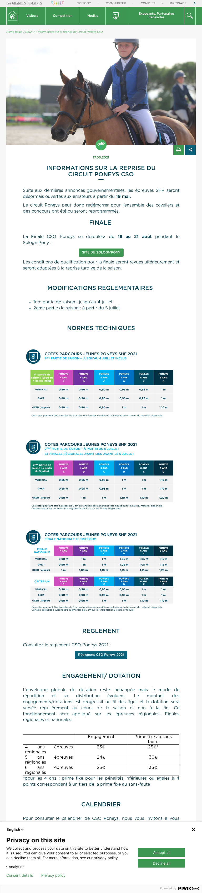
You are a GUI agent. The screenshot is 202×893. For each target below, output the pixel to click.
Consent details (19, 875)
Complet (148, 3)
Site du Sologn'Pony (101, 252)
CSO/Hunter (116, 3)
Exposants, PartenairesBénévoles (156, 15)
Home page (14, 32)
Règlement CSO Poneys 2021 (101, 654)
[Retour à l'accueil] (12, 16)
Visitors (32, 15)
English (13, 829)
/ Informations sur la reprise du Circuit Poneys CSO (69, 32)
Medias (92, 15)
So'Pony (84, 3)
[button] (32, 16)
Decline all (161, 863)
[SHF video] (117, 16)
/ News (27, 32)
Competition (62, 15)
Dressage (178, 3)
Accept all (161, 852)
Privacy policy (53, 875)
